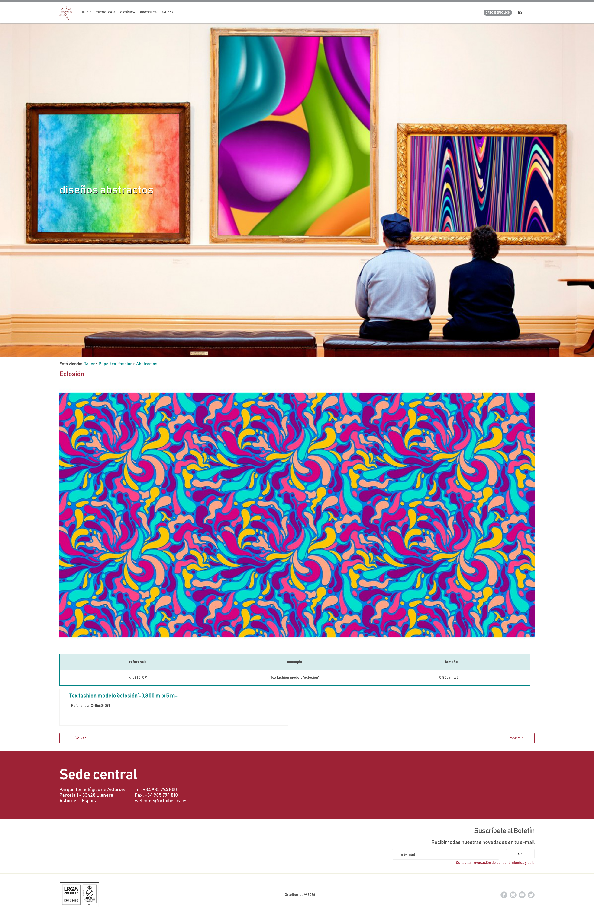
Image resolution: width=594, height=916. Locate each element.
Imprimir (516, 738)
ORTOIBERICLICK (497, 12)
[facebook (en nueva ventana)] (503, 895)
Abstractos (146, 364)
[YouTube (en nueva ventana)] (522, 895)
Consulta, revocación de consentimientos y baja (495, 863)
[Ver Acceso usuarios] (533, 12)
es (521, 12)
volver (80, 738)
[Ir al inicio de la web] (65, 18)
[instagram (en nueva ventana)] (513, 895)
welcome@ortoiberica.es (161, 801)
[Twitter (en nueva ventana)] (531, 895)
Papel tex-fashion (115, 364)
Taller (89, 364)
